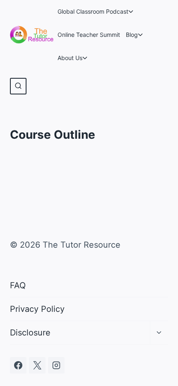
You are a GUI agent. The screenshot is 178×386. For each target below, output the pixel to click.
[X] (37, 365)
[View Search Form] (18, 86)
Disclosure (30, 333)
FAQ (18, 285)
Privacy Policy (37, 309)
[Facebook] (18, 365)
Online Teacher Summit (89, 34)
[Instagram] (56, 365)
